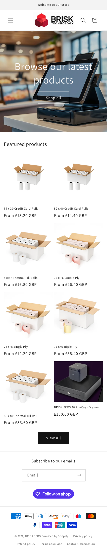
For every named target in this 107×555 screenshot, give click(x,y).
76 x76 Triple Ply (65, 347)
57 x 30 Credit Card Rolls (21, 208)
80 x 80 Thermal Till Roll (20, 416)
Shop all (53, 97)
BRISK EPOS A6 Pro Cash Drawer (76, 407)
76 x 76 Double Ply (67, 278)
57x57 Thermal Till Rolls (20, 278)
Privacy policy (82, 536)
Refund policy (26, 544)
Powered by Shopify (55, 536)
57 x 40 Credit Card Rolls (71, 208)
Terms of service (51, 544)
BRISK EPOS (33, 536)
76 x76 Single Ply (16, 347)
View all (53, 437)
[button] (10, 20)
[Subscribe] (79, 475)
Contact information (81, 544)
